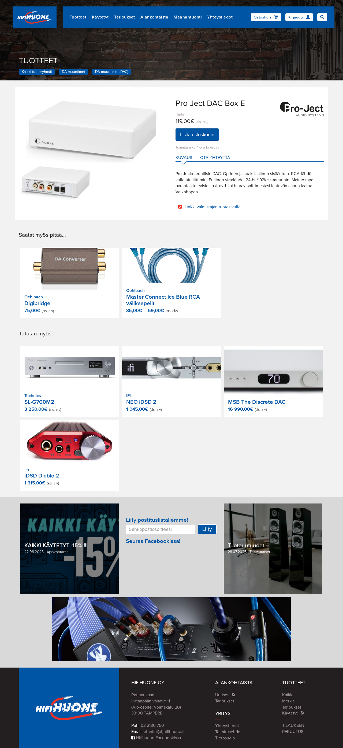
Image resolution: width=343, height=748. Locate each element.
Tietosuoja (225, 738)
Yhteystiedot (220, 17)
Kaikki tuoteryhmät (37, 71)
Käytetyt (100, 17)
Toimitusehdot (228, 732)
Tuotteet (78, 17)
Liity (207, 529)
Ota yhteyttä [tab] (215, 157)
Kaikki (287, 695)
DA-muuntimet (73, 71)
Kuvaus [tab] (184, 157)
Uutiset (222, 695)
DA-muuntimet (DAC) (111, 71)
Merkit (288, 701)
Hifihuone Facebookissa (158, 737)
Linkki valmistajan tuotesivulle (213, 207)
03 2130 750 (152, 725)
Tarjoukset (124, 17)
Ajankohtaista (154, 17)
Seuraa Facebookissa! (153, 541)
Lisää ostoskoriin (197, 135)
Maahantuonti (188, 17)
